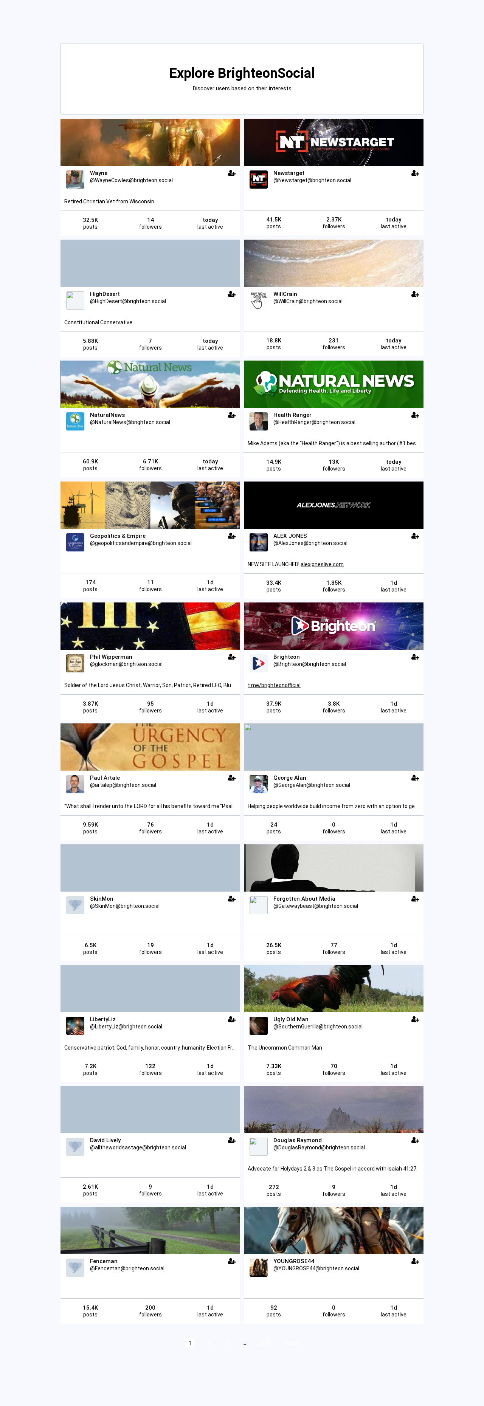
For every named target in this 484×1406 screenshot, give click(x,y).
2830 (265, 1343)
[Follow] (232, 173)
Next (289, 1343)
